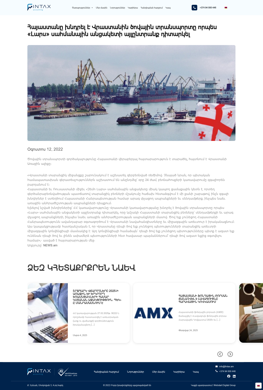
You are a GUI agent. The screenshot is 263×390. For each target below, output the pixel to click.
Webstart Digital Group (225, 385)
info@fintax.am (226, 366)
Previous (220, 354)
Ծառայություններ (81, 7)
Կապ (168, 7)
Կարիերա (133, 7)
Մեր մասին (101, 7)
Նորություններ (117, 7)
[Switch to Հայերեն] (225, 8)
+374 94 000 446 (227, 371)
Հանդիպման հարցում (152, 7)
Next (230, 354)
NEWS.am (50, 245)
